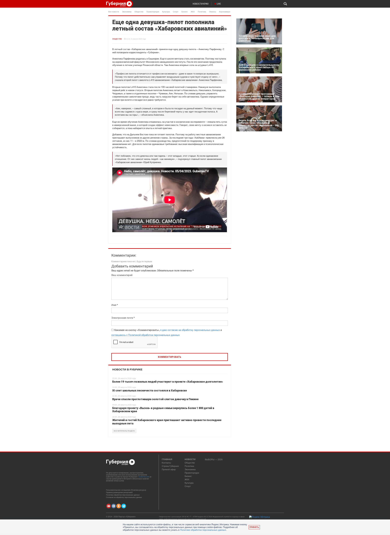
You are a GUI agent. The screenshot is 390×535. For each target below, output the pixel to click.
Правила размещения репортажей (119, 492)
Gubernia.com (144, 477)
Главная (167, 459)
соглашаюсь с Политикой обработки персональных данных (145, 335)
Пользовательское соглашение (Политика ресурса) (126, 490)
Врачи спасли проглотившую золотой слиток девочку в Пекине (155, 399)
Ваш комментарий (121, 275)
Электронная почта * (123, 317)
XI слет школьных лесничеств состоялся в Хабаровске (149, 390)
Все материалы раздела (124, 431)
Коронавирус (224, 11)
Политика (202, 11)
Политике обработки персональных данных (203, 530)
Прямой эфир (169, 469)
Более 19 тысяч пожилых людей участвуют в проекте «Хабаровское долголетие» (167, 381)
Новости (190, 459)
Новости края (200, 4)
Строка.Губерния (170, 466)
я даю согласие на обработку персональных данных (190, 330)
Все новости (113, 11)
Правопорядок (152, 11)
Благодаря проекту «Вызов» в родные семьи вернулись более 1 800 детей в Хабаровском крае (163, 409)
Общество (139, 11)
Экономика (126, 11)
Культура (166, 11)
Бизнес (184, 11)
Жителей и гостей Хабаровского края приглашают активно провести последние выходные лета (166, 421)
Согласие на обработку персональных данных (124, 497)
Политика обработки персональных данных (123, 495)
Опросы (212, 11)
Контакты (166, 463)
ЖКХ (193, 11)
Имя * (114, 305)
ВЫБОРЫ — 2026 (214, 459)
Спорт (175, 11)
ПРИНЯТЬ (254, 527)
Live (219, 4)
